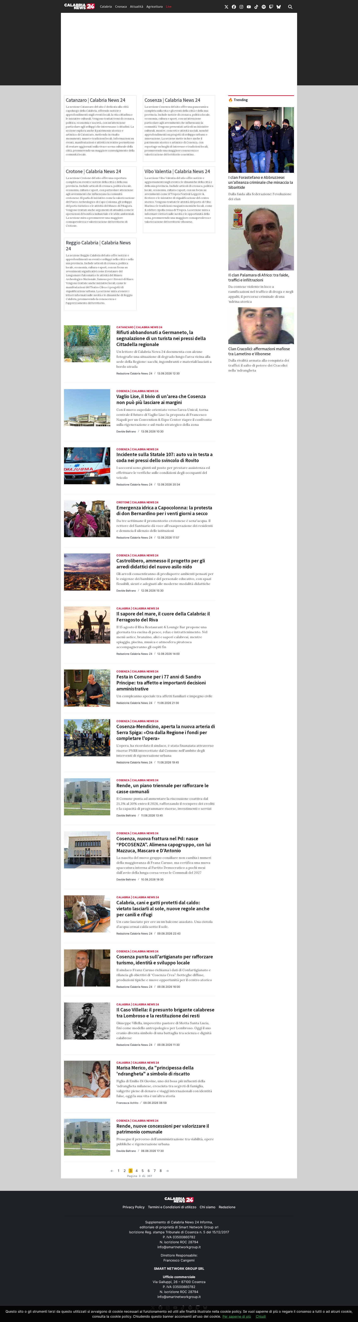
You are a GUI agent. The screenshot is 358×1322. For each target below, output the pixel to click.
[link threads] (278, 6)
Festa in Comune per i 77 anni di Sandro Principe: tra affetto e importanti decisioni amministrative (161, 682)
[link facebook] (234, 6)
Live (169, 6)
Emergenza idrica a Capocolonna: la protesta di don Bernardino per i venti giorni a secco (164, 510)
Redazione (227, 1207)
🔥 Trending (238, 100)
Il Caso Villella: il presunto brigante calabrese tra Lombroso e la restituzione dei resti (165, 1012)
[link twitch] (271, 6)
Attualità (136, 6)
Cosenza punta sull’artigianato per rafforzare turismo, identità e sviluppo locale (164, 959)
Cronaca (121, 6)
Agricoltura (154, 6)
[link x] (226, 6)
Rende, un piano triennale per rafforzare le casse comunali (162, 788)
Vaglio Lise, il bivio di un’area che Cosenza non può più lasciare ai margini (161, 399)
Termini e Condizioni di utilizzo (172, 1207)
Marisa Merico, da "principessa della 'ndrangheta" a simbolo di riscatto (155, 1070)
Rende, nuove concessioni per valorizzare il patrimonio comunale (162, 1129)
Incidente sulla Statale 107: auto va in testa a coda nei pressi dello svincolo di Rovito (164, 457)
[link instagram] (241, 6)
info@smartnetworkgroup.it (179, 1247)
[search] (290, 6)
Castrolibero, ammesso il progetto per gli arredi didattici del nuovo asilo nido (160, 563)
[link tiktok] (256, 6)
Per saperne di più (237, 1316)
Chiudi (261, 1316)
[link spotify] (263, 6)
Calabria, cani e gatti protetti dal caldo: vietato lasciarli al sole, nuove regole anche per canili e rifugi (162, 908)
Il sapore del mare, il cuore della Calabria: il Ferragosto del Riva (163, 616)
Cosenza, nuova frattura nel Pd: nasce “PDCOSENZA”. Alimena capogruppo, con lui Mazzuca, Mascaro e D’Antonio (163, 844)
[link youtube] (249, 6)
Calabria (106, 6)
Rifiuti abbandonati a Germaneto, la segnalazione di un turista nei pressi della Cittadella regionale (161, 338)
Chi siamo (207, 1207)
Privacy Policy (134, 1207)
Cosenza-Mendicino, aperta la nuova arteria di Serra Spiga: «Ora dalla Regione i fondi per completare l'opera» (165, 732)
